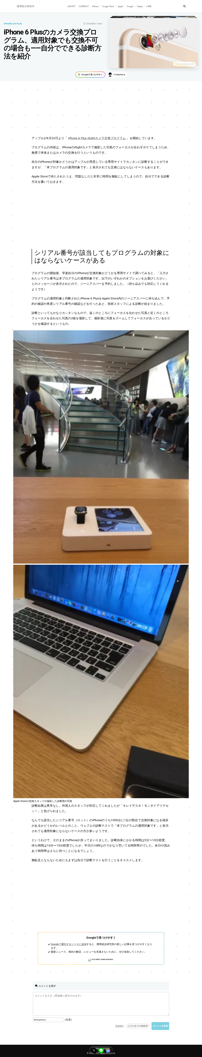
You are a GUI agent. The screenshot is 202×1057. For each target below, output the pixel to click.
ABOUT (71, 6)
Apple (120, 6)
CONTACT (84, 6)
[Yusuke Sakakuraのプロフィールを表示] (117, 74)
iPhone (95, 6)
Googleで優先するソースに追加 (68, 944)
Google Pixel (108, 6)
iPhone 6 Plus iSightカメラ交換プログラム (97, 138)
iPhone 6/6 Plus (13, 24)
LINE (149, 6)
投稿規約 (119, 1026)
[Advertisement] (101, 109)
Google (130, 6)
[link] (101, 447)
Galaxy (140, 6)
